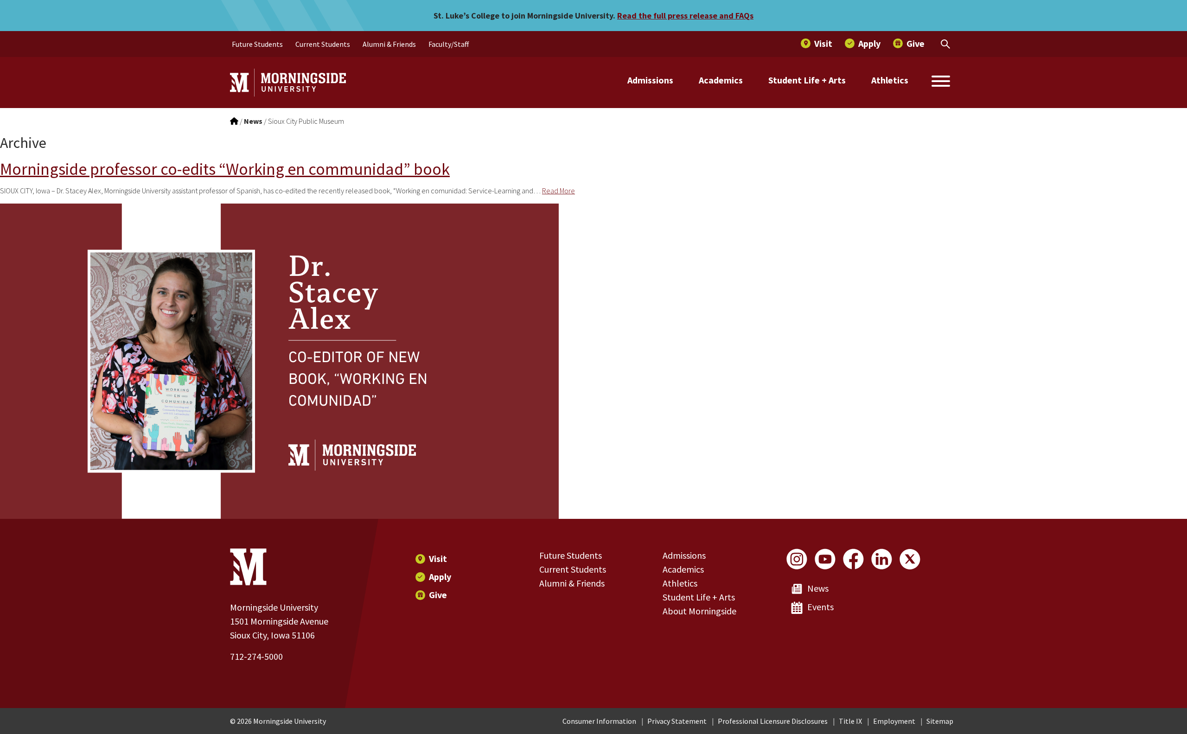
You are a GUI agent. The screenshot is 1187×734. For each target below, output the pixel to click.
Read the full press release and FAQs (685, 15)
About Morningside (699, 611)
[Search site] (941, 82)
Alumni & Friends (572, 583)
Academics (721, 80)
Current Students (572, 569)
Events (820, 607)
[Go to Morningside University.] (234, 121)
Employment (894, 721)
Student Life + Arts (807, 80)
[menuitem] (257, 44)
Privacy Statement (677, 721)
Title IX (850, 721)
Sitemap (939, 721)
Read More (558, 190)
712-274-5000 (256, 656)
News (818, 588)
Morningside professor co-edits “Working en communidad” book (225, 169)
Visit (438, 558)
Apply (440, 576)
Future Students (570, 555)
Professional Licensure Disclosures (773, 721)
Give (438, 594)
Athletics (889, 80)
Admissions (650, 80)
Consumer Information (599, 721)
